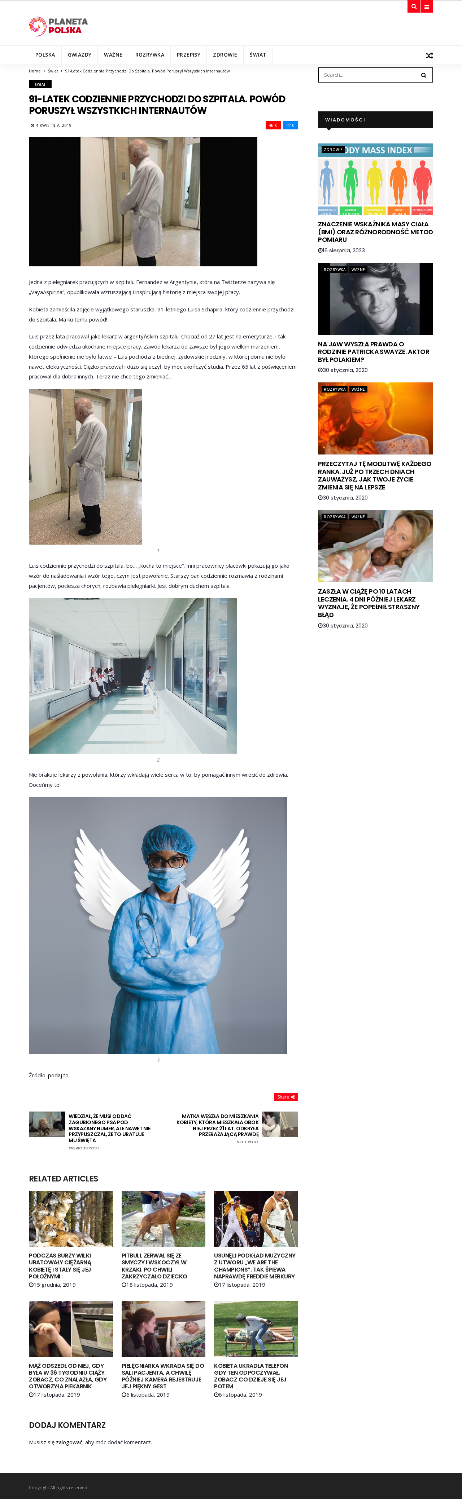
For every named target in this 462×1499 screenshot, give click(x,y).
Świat (258, 54)
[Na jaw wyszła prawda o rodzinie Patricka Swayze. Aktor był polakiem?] (375, 299)
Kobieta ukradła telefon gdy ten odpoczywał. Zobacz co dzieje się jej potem (251, 1376)
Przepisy (188, 54)
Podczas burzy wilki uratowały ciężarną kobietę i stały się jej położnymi (60, 1266)
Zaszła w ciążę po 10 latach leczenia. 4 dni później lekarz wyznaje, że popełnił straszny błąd (368, 603)
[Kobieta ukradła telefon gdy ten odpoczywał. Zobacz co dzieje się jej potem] (256, 1329)
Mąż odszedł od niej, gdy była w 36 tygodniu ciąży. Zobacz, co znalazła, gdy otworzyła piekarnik (67, 1376)
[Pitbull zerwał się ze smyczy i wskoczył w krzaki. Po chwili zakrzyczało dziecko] (164, 1219)
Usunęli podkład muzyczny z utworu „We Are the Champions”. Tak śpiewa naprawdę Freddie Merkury (254, 1266)
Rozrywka (149, 54)
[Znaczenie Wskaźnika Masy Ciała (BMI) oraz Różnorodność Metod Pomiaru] (375, 179)
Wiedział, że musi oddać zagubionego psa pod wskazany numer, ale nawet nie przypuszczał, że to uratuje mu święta (110, 1131)
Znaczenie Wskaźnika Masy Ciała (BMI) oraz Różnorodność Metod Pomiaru (375, 231)
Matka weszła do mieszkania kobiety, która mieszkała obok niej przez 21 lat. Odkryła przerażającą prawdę (217, 1128)
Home (35, 71)
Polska (45, 54)
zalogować (69, 1442)
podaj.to (58, 1075)
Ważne (113, 54)
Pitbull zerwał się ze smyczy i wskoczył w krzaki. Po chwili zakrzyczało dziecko (154, 1266)
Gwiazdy (80, 54)
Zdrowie (225, 54)
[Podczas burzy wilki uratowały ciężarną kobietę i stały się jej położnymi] (71, 1219)
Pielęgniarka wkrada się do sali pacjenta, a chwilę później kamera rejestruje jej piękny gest (163, 1376)
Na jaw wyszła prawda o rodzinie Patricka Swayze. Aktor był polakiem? (373, 352)
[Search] (424, 74)
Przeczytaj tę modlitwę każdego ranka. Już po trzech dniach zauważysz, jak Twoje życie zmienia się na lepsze (375, 475)
